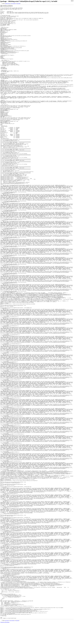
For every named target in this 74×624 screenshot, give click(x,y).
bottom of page (7, 3)
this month (18, 3)
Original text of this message (4, 622)
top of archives (13, 3)
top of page (7, 620)
